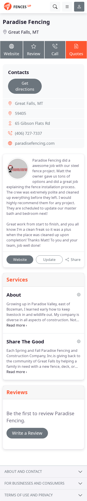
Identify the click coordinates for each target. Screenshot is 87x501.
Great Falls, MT (23, 32)
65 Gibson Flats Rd (32, 123)
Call (55, 53)
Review (33, 53)
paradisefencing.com (35, 143)
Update (49, 259)
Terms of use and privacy (28, 495)
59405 (20, 113)
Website (11, 53)
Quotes (76, 53)
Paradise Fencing (26, 21)
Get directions (24, 86)
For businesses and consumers (34, 483)
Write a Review (27, 433)
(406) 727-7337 (28, 133)
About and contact (23, 471)
